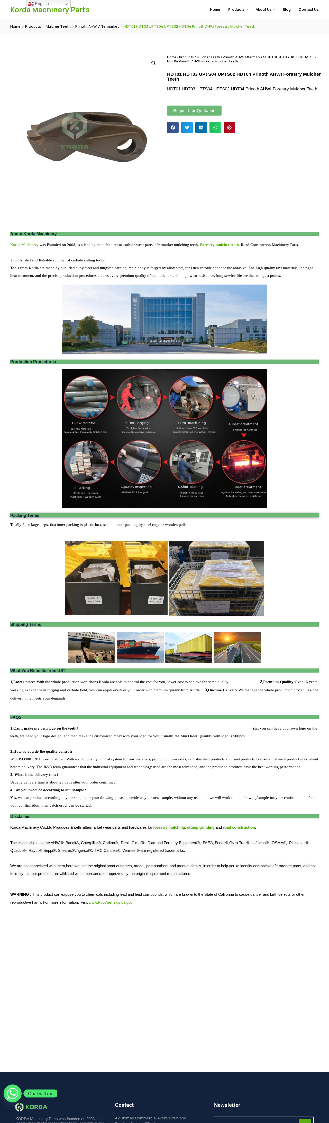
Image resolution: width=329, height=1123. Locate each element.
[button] (173, 127)
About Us (264, 9)
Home (215, 9)
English (41, 4)
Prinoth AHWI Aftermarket (97, 26)
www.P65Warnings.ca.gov (110, 902)
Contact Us (309, 9)
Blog (287, 9)
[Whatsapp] (13, 1093)
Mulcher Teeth (58, 26)
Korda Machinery (24, 245)
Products (236, 9)
